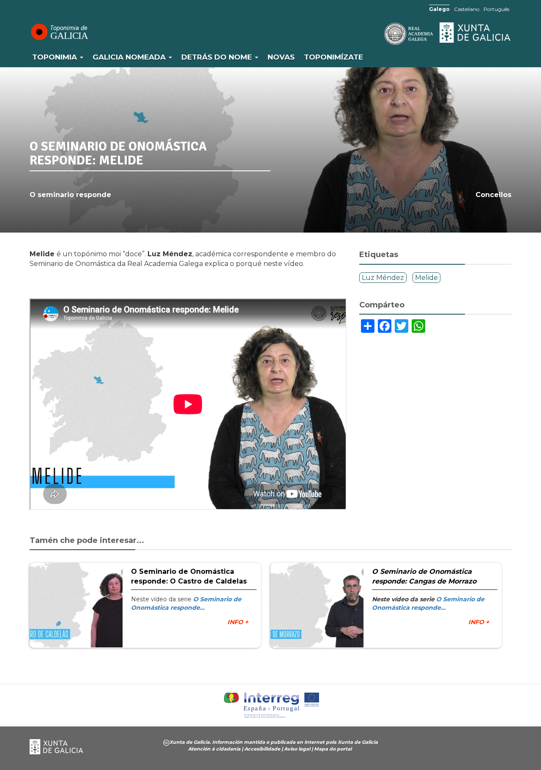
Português (496, 9)
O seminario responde (70, 195)
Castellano (466, 9)
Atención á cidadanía (214, 749)
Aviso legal (297, 749)
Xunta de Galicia (475, 32)
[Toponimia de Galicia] (59, 31)
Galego (439, 9)
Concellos (493, 195)
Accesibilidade (262, 749)
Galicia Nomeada (130, 57)
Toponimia (55, 57)
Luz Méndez (383, 278)
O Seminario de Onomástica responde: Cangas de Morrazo (424, 576)
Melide (426, 278)
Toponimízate (333, 57)
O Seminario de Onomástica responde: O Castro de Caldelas (189, 576)
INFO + (237, 622)
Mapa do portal (333, 749)
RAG (382, 33)
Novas (281, 57)
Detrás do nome (217, 57)
